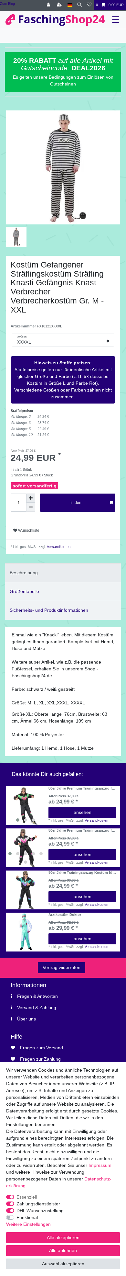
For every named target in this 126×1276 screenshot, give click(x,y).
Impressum (100, 1165)
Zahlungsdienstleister (38, 1203)
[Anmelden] (49, 5)
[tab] (63, 572)
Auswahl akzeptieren (63, 1263)
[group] (25, 805)
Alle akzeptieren (63, 1237)
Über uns (26, 1018)
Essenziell (26, 1197)
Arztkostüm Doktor (64, 915)
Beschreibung (24, 572)
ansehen (82, 812)
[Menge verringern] (30, 507)
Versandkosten (58, 547)
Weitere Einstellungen (28, 1224)
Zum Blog (7, 4)
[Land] (70, 5)
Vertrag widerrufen (61, 967)
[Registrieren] (60, 5)
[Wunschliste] (89, 5)
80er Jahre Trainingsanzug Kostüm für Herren (81, 872)
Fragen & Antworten (37, 996)
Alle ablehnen (63, 1250)
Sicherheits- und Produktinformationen (49, 610)
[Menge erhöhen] (30, 498)
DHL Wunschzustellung (40, 1210)
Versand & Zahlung (36, 1007)
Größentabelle (24, 591)
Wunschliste (28, 530)
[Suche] (80, 5)
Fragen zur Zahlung (40, 1059)
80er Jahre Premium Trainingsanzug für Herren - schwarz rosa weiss (81, 830)
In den (75, 502)
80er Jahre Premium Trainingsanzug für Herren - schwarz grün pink (81, 788)
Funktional (27, 1217)
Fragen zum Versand (41, 1047)
